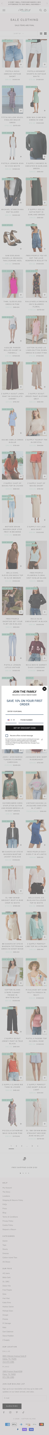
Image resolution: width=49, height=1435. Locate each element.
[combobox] (11, 720)
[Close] (44, 689)
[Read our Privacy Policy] (41, 739)
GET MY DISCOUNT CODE (25, 728)
